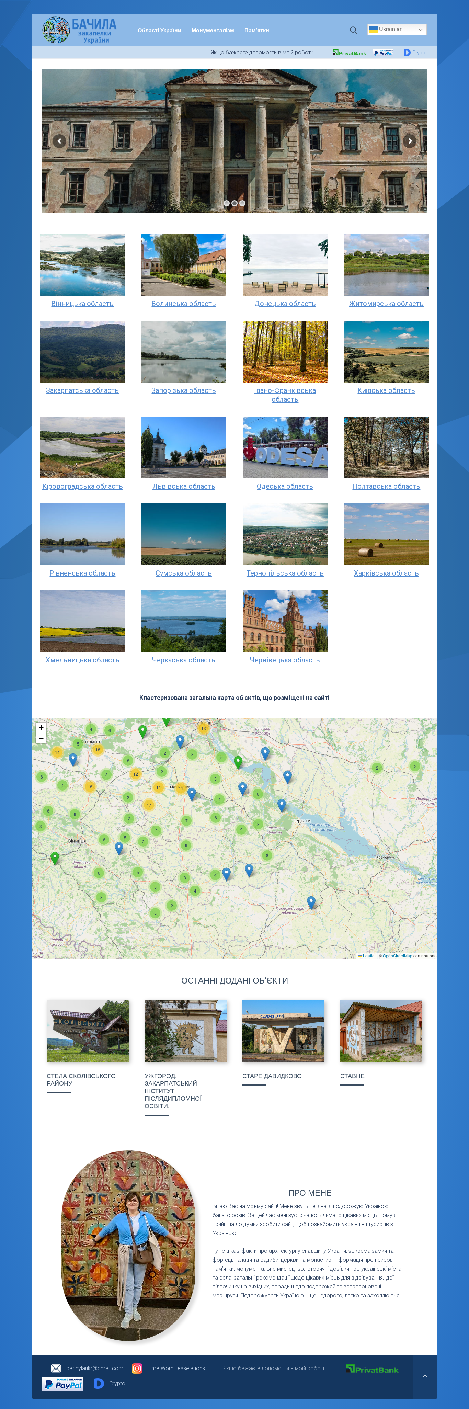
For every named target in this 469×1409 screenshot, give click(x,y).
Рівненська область (82, 573)
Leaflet (369, 955)
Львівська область (183, 486)
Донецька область (285, 303)
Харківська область (386, 573)
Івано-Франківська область (285, 395)
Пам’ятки (256, 30)
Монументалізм (213, 30)
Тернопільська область (285, 573)
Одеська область (285, 486)
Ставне (352, 1076)
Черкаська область (183, 660)
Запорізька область (183, 390)
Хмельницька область (82, 660)
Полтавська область (386, 486)
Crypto (419, 52)
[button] (377, 768)
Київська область (386, 390)
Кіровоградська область (82, 486)
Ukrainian (390, 29)
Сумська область (184, 573)
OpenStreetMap (397, 955)
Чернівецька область (285, 660)
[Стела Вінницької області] (88, 1031)
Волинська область (183, 303)
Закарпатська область (82, 390)
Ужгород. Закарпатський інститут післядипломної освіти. (173, 1091)
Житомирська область (386, 303)
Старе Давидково (272, 1076)
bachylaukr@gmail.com (94, 1368)
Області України (159, 30)
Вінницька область (82, 303)
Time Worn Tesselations (176, 1368)
